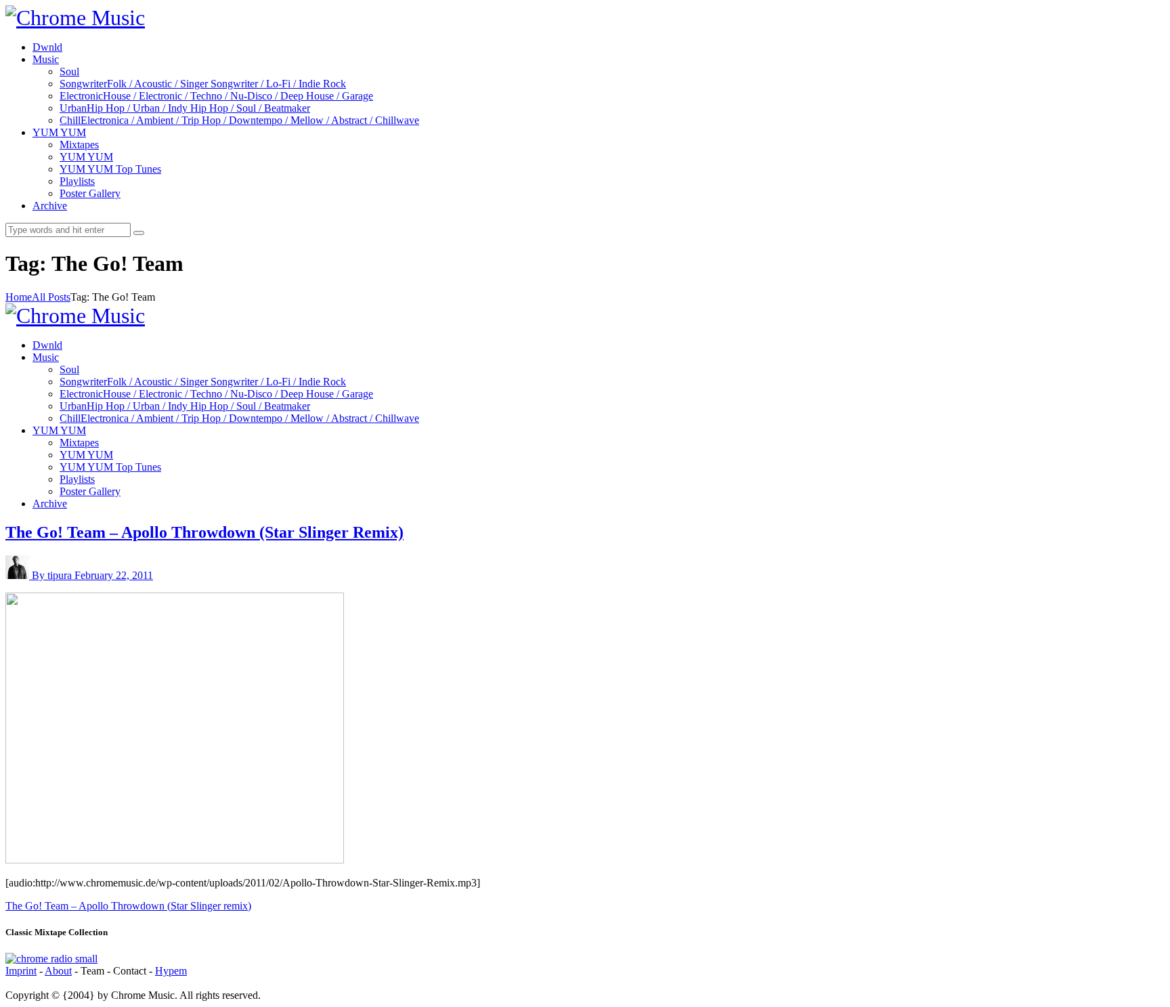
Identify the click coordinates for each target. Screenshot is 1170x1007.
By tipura (53, 575)
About (58, 971)
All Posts (51, 297)
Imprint (21, 971)
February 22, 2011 (113, 575)
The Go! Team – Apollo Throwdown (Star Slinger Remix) (204, 532)
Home (18, 297)
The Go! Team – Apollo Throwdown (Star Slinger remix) (128, 906)
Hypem (171, 971)
